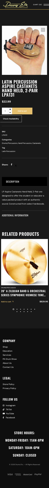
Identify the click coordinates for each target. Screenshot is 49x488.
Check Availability (11, 119)
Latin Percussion (8, 151)
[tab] (24, 181)
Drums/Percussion (9, 143)
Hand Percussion (25, 143)
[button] (43, 30)
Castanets (36, 143)
